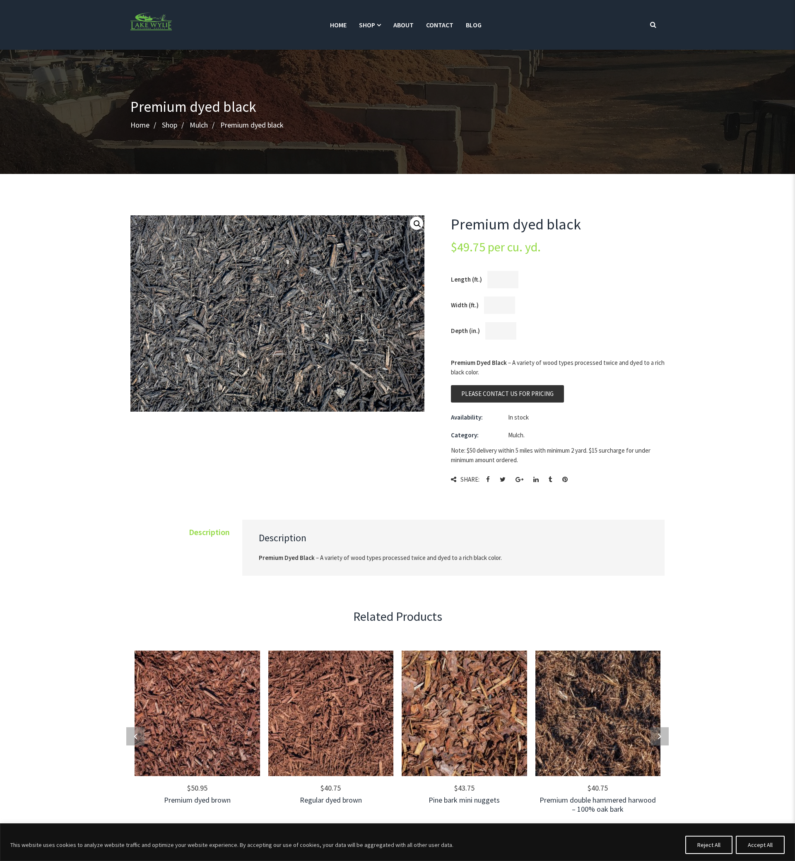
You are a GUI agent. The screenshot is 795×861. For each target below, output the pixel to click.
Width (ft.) (465, 305)
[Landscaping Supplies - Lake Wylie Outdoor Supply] (151, 20)
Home (338, 25)
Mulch (199, 125)
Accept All (760, 845)
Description (209, 532)
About (403, 25)
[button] (416, 223)
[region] (397, 842)
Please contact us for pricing (507, 394)
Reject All (708, 845)
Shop (367, 25)
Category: (465, 435)
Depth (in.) (465, 331)
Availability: (467, 417)
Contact (439, 25)
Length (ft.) (466, 279)
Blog (474, 25)
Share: (469, 479)
